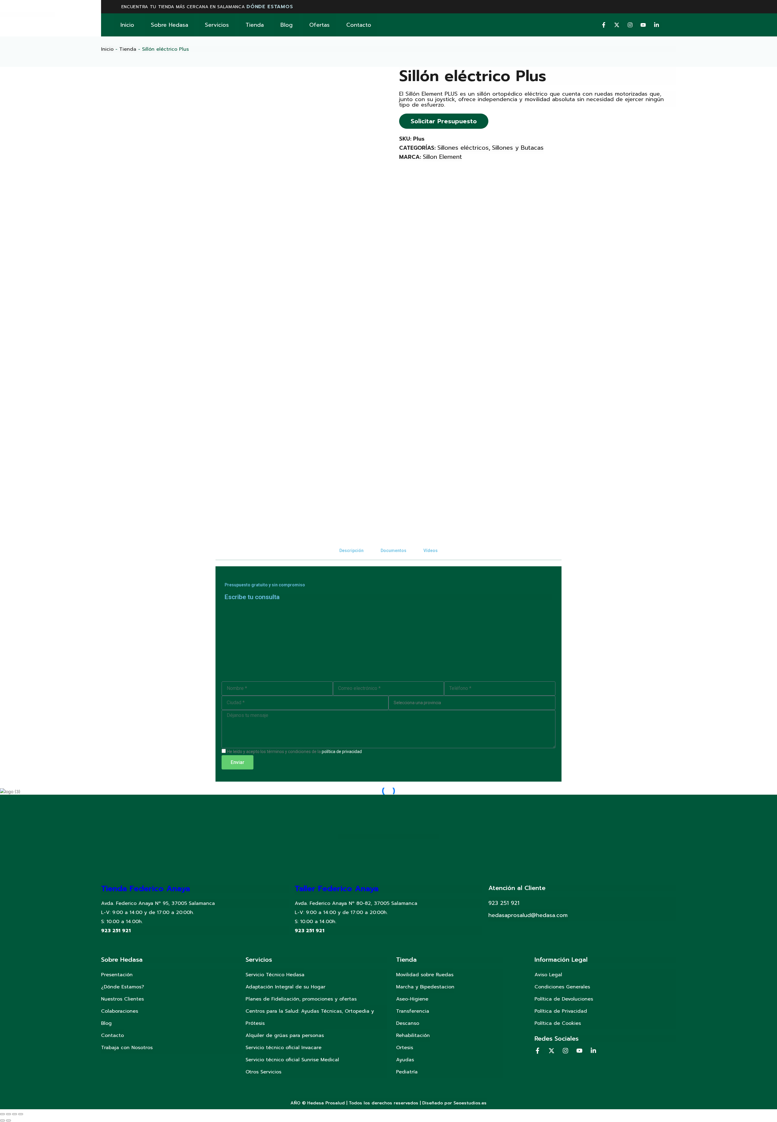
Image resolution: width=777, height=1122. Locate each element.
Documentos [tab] (393, 550)
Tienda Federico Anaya (145, 889)
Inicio (127, 25)
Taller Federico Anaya (336, 889)
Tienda (255, 25)
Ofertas (319, 25)
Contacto (358, 25)
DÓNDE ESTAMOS (269, 6)
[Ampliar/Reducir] (20, 1114)
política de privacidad (342, 751)
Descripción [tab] (351, 550)
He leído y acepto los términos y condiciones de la (294, 751)
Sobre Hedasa (169, 25)
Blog (286, 25)
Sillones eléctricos (463, 147)
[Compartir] (8, 1114)
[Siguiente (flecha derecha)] (8, 1120)
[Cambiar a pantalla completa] (14, 1114)
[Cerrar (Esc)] (2, 1114)
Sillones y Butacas (518, 147)
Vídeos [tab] (430, 550)
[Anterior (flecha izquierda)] (2, 1120)
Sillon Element (442, 156)
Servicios (217, 25)
